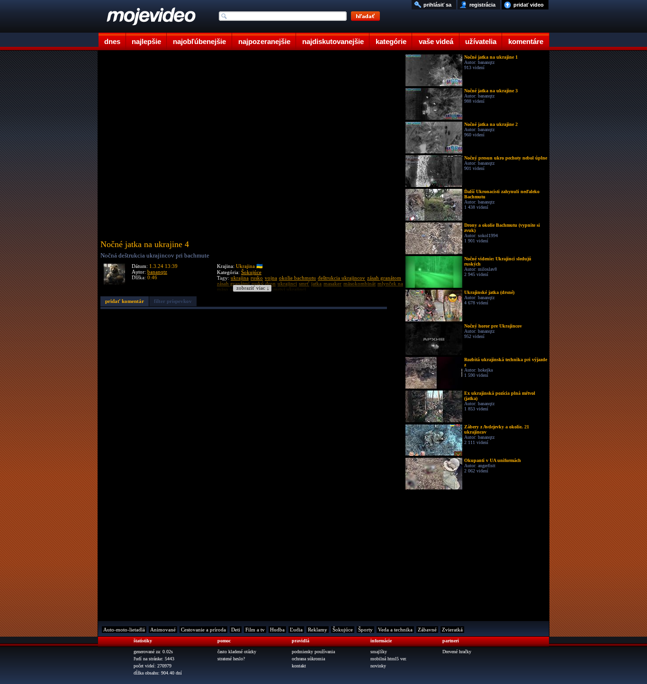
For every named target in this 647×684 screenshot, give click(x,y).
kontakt (299, 665)
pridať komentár (124, 301)
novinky (378, 665)
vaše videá (436, 41)
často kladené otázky (236, 651)
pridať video (528, 5)
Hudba (277, 629)
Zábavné (427, 629)
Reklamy (317, 629)
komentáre (525, 41)
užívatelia (480, 41)
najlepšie (146, 41)
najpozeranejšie (264, 41)
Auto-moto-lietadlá (124, 629)
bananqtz (157, 272)
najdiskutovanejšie (333, 41)
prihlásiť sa (437, 5)
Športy (365, 629)
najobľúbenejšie (199, 41)
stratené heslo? (231, 658)
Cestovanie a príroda (203, 629)
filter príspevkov (173, 301)
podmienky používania (313, 651)
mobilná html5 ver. (388, 658)
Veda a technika (395, 629)
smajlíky (378, 651)
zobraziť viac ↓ (253, 288)
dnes (112, 41)
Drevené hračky (456, 651)
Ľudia (296, 629)
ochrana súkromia (308, 658)
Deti (235, 629)
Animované (163, 629)
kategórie (391, 41)
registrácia (482, 5)
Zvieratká (452, 629)
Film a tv (255, 629)
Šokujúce (251, 272)
